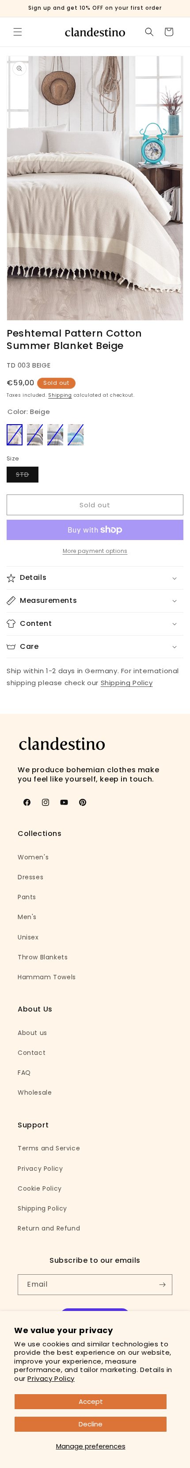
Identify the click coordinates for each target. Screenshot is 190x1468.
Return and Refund (49, 1228)
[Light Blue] (76, 434)
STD (27, 476)
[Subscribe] (162, 1284)
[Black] (35, 434)
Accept (91, 1401)
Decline (91, 1424)
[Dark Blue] (55, 434)
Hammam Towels (47, 977)
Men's (27, 916)
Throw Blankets (43, 957)
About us (32, 1032)
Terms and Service (49, 1148)
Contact (32, 1052)
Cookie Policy (40, 1188)
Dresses (30, 877)
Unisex (28, 937)
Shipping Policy (127, 682)
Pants (27, 897)
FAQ (24, 1072)
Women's (33, 857)
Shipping (60, 395)
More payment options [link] (95, 551)
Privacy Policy (50, 1378)
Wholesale (35, 1092)
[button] (17, 32)
